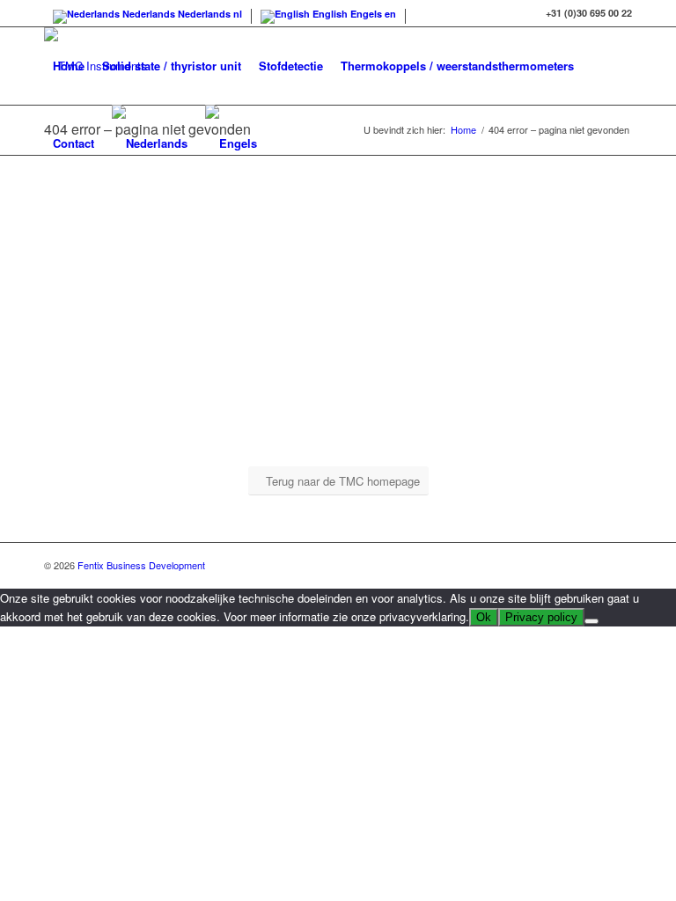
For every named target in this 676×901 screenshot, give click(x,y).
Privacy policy (541, 617)
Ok (483, 617)
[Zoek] (280, 143)
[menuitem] (68, 66)
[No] (591, 621)
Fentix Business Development (141, 565)
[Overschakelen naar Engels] (231, 143)
